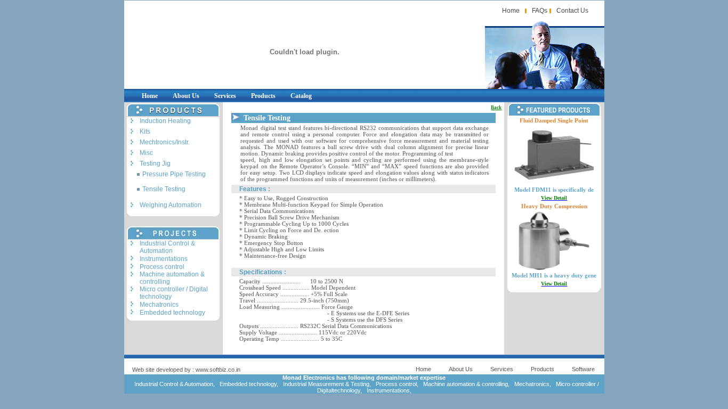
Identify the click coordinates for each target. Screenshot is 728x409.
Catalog (301, 96)
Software (583, 369)
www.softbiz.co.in (218, 369)
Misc (146, 153)
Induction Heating (165, 121)
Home (511, 10)
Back (496, 107)
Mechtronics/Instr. (165, 142)
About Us (186, 96)
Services (225, 96)
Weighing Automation (170, 205)
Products (263, 96)
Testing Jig (155, 163)
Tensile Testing (163, 189)
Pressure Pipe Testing (174, 174)
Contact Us (572, 10)
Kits (145, 131)
